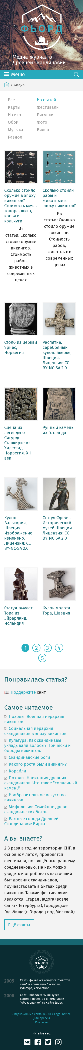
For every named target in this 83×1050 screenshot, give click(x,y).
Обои (13, 122)
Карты (14, 107)
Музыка (15, 129)
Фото (42, 122)
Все (11, 99)
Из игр (14, 114)
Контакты (41, 1022)
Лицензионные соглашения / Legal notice (41, 1014)
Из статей (46, 99)
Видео (43, 129)
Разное (15, 137)
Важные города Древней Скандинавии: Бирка (31, 821)
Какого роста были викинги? (38, 764)
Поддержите (23, 692)
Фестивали (48, 107)
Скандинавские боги (29, 757)
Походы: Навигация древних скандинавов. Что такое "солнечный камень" (40, 783)
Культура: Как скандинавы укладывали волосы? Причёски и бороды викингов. (37, 745)
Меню (18, 74)
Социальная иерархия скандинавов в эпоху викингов (35, 731)
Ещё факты (19, 924)
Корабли (17, 771)
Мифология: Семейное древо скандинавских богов (35, 809)
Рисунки (45, 114)
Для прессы (41, 1018)
